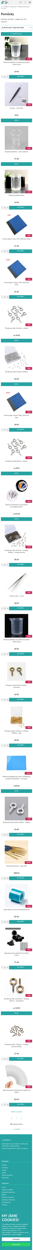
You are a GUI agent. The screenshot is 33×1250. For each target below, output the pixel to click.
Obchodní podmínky (8, 1192)
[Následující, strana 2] (16, 1118)
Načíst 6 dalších (16, 1112)
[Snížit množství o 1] (2, 77)
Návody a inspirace (8, 1197)
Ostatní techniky (7, 1175)
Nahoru (17, 1129)
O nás (4, 1187)
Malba (4, 1173)
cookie (19, 1235)
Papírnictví (5, 1178)
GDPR (4, 1195)
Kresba (4, 1170)
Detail (16, 120)
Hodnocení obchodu (8, 1200)
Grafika (4, 1165)
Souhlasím (16, 1244)
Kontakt (4, 1205)
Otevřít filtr (16, 34)
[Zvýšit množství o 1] (7, 77)
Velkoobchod (6, 1202)
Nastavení (16, 1239)
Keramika (5, 1168)
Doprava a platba (7, 1190)
